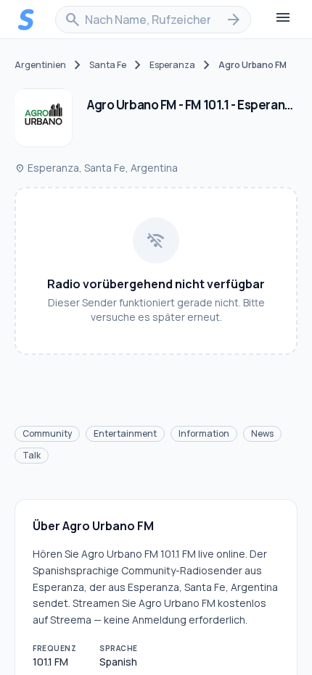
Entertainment (125, 433)
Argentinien (40, 65)
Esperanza (172, 65)
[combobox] (153, 19)
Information (203, 433)
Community (47, 433)
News (262, 433)
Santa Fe (107, 65)
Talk (31, 455)
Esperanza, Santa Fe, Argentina (96, 168)
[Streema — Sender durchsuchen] (26, 19)
